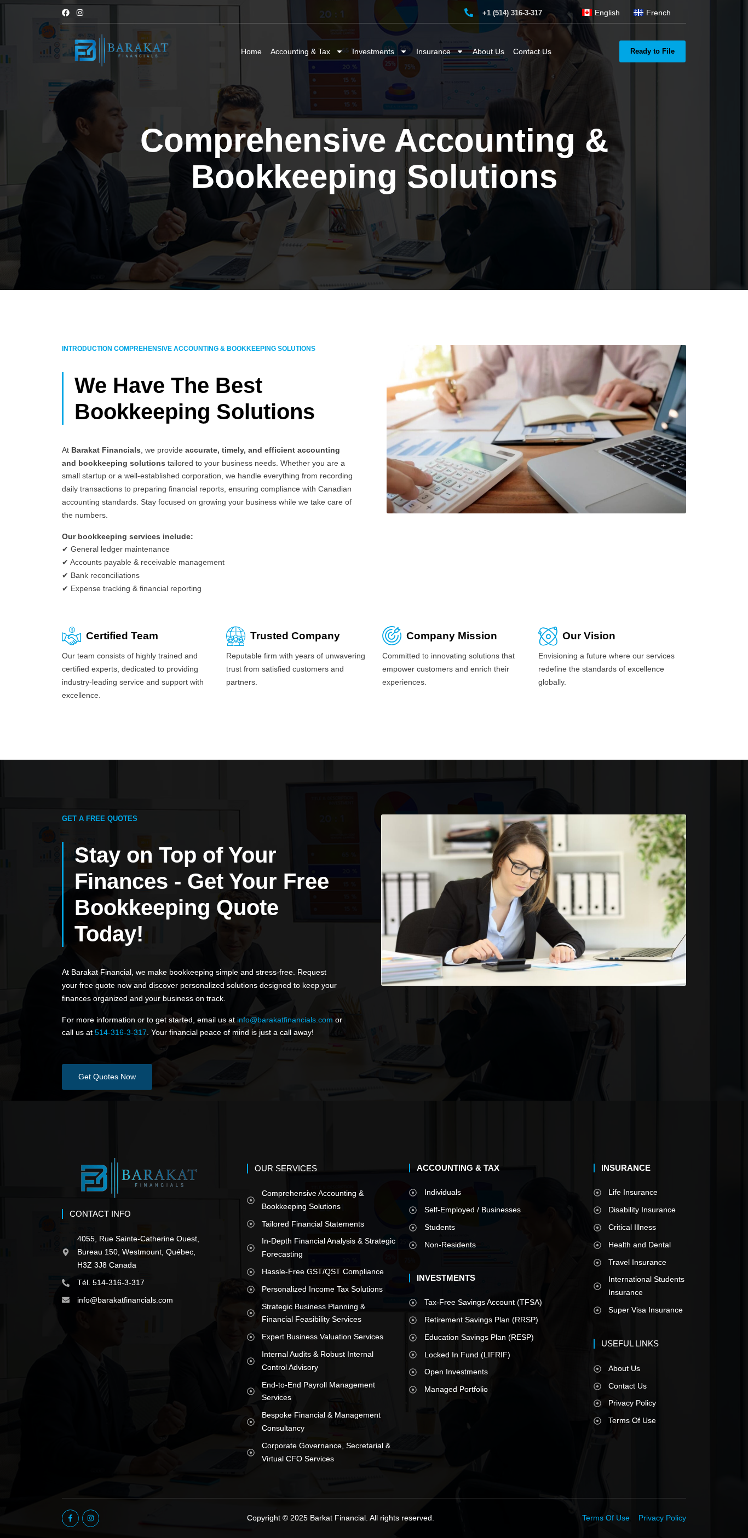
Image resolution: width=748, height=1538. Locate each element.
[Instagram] (80, 12)
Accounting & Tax (300, 51)
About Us (488, 51)
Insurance (433, 51)
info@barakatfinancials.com (285, 1019)
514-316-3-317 (121, 1032)
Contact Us (532, 51)
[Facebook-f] (70, 1518)
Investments (373, 51)
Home (251, 51)
